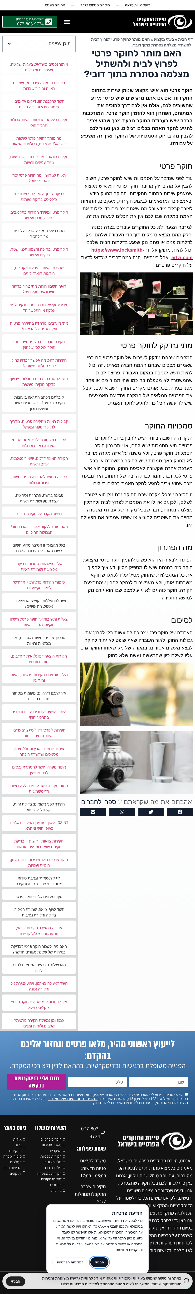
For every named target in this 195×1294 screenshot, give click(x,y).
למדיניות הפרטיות (70, 1262)
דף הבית (185, 39)
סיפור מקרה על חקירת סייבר (39, 514)
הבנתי (15, 1281)
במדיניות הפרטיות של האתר (73, 1098)
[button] (67, 22)
